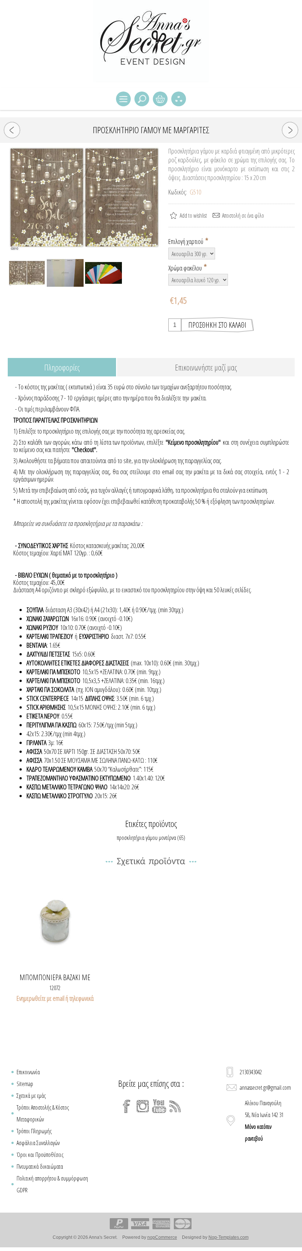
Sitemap (25, 1084)
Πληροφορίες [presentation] (62, 367)
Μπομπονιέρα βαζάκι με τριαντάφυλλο (55, 977)
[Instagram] (143, 1106)
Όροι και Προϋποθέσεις (40, 1155)
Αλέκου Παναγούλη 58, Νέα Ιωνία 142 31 (264, 1121)
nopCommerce (162, 1237)
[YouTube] (159, 1106)
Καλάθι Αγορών (160, 99)
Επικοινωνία (28, 1072)
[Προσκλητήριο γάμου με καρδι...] (12, 130)
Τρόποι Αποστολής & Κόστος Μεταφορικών (43, 1113)
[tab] (62, 368)
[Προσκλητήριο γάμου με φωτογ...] (290, 130)
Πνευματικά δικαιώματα (40, 1166)
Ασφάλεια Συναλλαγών (38, 1143)
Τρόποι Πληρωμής (34, 1131)
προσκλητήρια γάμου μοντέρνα (146, 838)
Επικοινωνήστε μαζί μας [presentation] (206, 367)
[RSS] (175, 1106)
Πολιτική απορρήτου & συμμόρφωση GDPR (52, 1184)
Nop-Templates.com (228, 1237)
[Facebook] (126, 1106)
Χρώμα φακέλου (185, 267)
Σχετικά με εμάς (31, 1096)
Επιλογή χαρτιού (186, 241)
